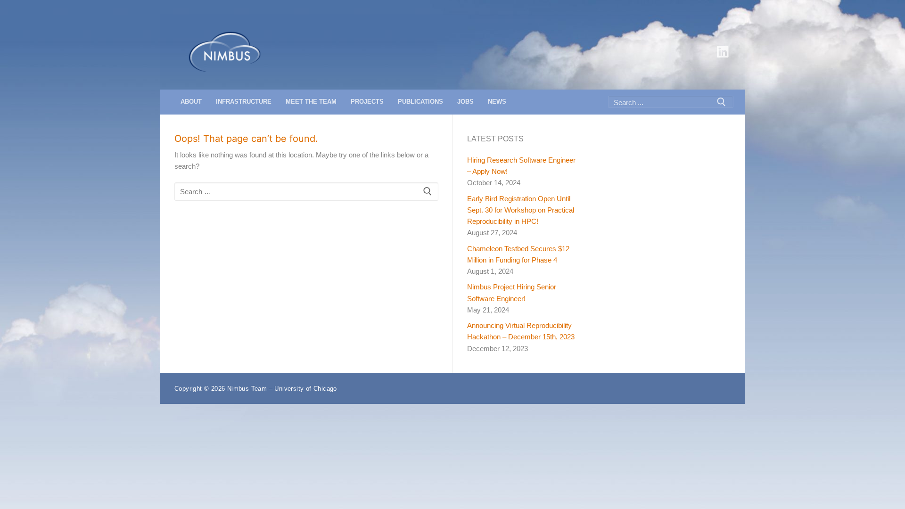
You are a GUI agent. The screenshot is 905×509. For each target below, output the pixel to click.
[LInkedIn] (723, 52)
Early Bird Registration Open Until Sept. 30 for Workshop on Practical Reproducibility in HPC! (520, 210)
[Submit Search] (721, 102)
